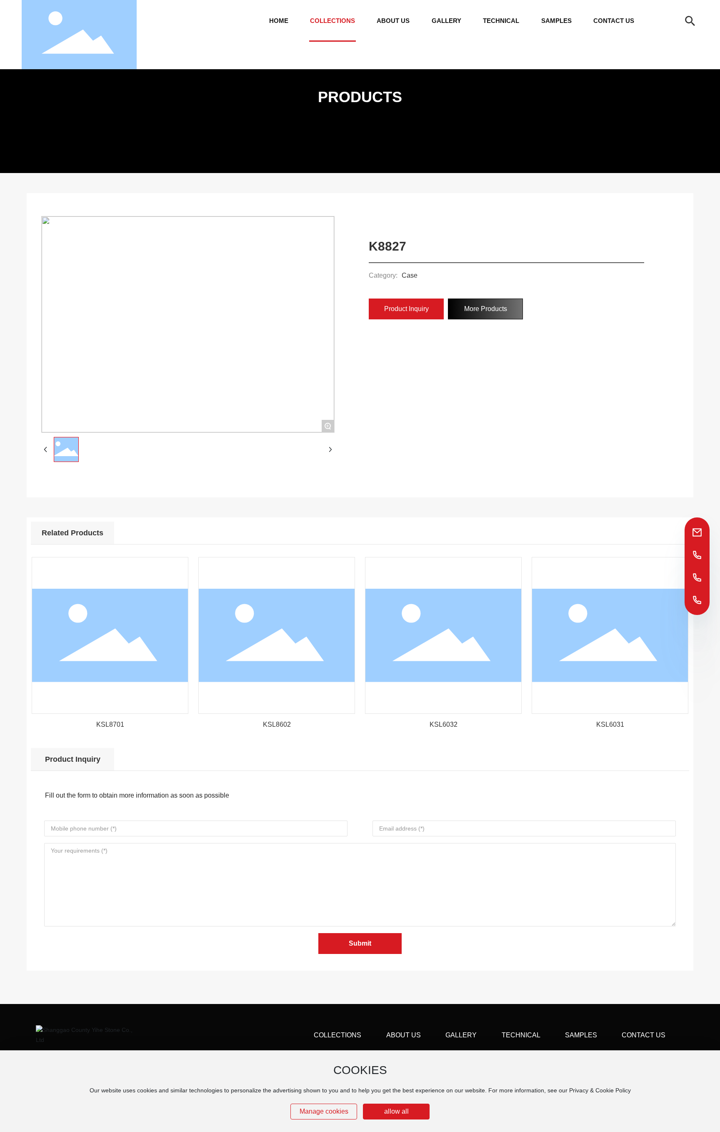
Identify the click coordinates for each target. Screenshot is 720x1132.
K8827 (387, 246)
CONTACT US (613, 20)
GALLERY (446, 20)
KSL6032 (444, 724)
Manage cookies (324, 1111)
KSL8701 (110, 724)
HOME (278, 20)
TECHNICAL (501, 20)
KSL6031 (610, 724)
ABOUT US (393, 20)
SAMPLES (556, 20)
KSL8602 (277, 724)
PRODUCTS (360, 97)
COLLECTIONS (332, 20)
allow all (396, 1111)
